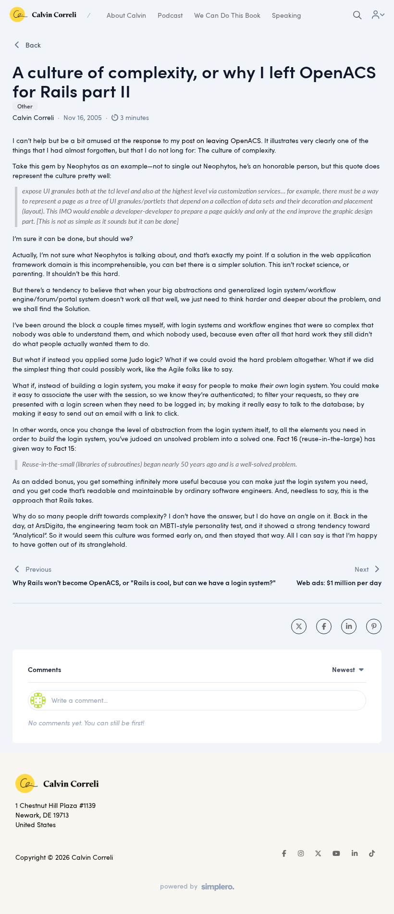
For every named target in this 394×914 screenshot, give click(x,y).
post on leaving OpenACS (221, 140)
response (147, 140)
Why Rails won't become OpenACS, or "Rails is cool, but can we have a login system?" (144, 582)
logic (152, 359)
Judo (136, 359)
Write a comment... (79, 700)
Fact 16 (287, 438)
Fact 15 (64, 448)
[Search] (357, 15)
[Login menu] (378, 15)
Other (25, 106)
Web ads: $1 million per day (339, 582)
